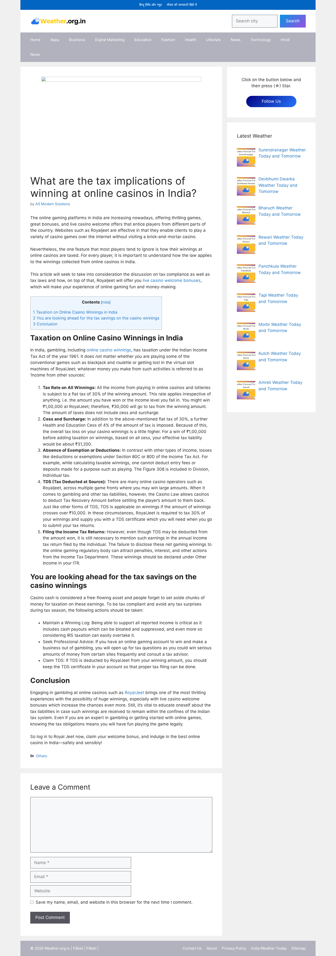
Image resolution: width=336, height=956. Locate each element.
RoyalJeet (135, 692)
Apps (54, 39)
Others (41, 756)
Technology (260, 39)
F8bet (78, 948)
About (212, 948)
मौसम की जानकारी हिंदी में (182, 5)
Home (35, 39)
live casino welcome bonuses (171, 280)
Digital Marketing (109, 39)
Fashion (168, 39)
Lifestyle (213, 39)
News (236, 39)
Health (190, 39)
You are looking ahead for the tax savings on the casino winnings (96, 318)
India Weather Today (269, 948)
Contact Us (192, 948)
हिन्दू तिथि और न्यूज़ (150, 5)
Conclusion (45, 323)
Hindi (285, 39)
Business (77, 39)
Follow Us (271, 101)
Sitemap (298, 948)
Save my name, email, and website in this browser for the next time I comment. (114, 902)
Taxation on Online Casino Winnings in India (75, 312)
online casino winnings (109, 350)
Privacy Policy (234, 948)
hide (105, 302)
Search (293, 20)
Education (143, 39)
